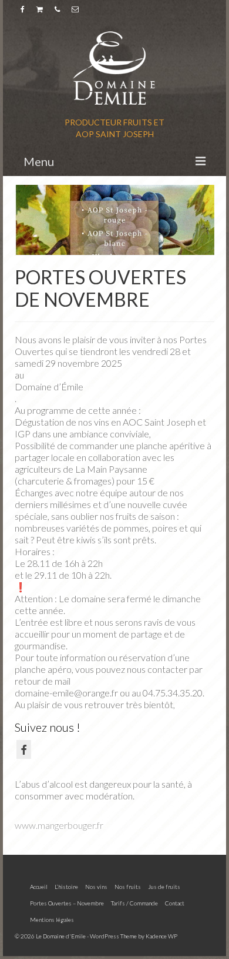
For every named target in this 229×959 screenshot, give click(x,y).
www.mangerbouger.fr (59, 825)
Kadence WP (161, 936)
